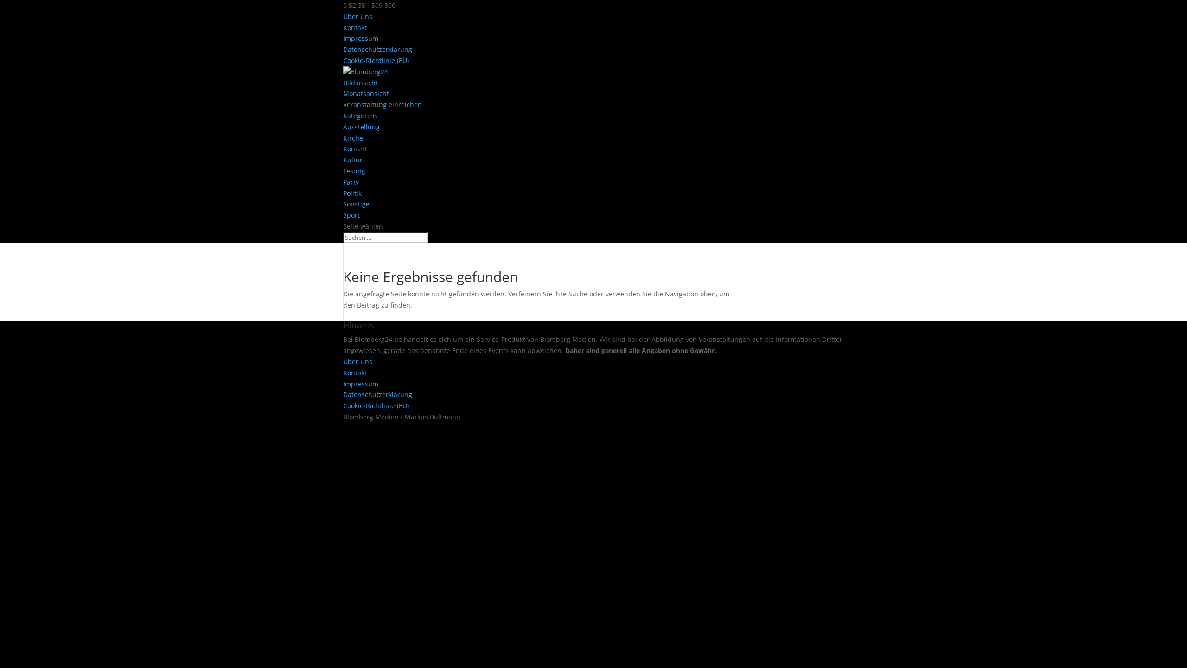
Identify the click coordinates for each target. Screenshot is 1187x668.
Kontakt (355, 27)
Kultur (353, 159)
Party (351, 182)
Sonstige (356, 203)
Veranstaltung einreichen (382, 104)
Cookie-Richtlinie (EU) (376, 60)
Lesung (354, 171)
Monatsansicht (366, 93)
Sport (351, 215)
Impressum (360, 38)
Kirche (353, 138)
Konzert (355, 148)
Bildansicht (360, 82)
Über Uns (357, 16)
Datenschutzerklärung (377, 49)
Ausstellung (361, 126)
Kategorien (360, 115)
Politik (352, 193)
